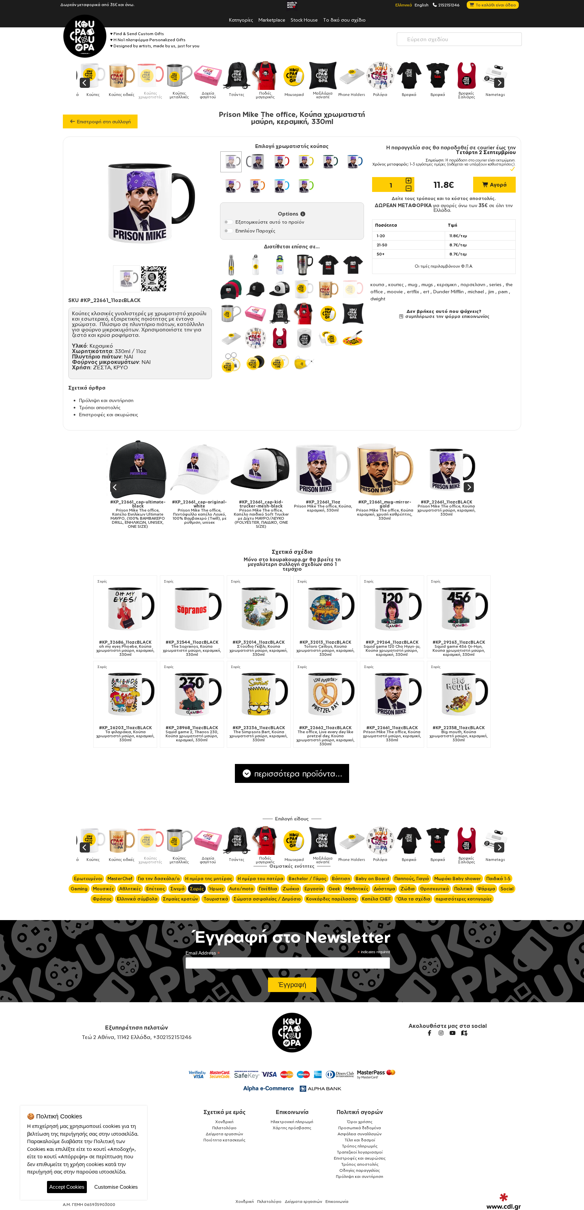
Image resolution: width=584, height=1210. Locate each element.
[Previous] (85, 83)
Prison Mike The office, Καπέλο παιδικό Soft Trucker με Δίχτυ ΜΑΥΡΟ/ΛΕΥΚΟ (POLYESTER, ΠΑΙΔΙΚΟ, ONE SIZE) (230, 514)
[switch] (228, 222)
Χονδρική (224, 1121)
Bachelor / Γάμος (307, 878)
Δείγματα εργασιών (224, 1133)
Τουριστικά (215, 899)
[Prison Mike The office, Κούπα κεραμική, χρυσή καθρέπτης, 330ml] (354, 469)
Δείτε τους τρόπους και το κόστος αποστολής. (444, 198)
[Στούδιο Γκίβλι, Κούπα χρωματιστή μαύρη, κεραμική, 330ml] (258, 608)
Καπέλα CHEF (376, 899)
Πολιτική (463, 888)
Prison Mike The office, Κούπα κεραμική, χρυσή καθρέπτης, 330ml (354, 510)
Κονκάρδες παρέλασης (331, 899)
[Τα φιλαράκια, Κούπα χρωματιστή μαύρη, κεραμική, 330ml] (125, 693)
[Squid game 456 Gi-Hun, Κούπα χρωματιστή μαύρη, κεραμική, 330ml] (458, 608)
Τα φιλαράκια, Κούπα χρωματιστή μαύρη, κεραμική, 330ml (125, 734)
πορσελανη (473, 284)
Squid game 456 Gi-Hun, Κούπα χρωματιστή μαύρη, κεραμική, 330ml (459, 648)
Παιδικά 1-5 (498, 878)
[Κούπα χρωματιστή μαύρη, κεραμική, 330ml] (230, 161)
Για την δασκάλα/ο (159, 878)
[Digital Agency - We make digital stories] (503, 1201)
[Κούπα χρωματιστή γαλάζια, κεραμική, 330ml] (279, 186)
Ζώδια (407, 888)
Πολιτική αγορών (360, 1112)
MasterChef (119, 878)
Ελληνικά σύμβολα (137, 899)
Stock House (304, 20)
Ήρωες (216, 888)
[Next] (499, 83)
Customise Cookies (116, 1187)
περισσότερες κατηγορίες (464, 899)
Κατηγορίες (241, 20)
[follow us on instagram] (441, 1033)
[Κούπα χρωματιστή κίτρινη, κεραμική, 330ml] (304, 161)
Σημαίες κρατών (180, 899)
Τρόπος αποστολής (360, 1164)
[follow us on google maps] (464, 1033)
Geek (334, 888)
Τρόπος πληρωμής (360, 1146)
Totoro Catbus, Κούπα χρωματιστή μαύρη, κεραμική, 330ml (325, 648)
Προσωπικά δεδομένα (359, 1127)
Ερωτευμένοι (88, 878)
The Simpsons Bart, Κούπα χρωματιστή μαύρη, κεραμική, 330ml (258, 734)
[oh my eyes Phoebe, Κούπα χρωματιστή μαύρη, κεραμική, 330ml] (125, 608)
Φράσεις (102, 899)
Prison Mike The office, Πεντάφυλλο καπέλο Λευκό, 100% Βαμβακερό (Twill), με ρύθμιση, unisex (169, 512)
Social (507, 888)
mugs (427, 284)
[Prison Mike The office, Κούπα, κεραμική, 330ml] (292, 469)
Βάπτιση (341, 878)
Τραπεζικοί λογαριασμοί (360, 1152)
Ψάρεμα (486, 888)
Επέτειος (155, 888)
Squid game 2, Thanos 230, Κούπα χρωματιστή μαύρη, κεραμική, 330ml (192, 734)
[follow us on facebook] (429, 1033)
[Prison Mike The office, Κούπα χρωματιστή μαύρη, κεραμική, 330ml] (416, 469)
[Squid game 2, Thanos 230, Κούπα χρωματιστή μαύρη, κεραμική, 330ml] (191, 693)
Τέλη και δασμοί (359, 1139)
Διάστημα (384, 888)
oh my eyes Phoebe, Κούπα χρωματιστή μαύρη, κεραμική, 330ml (125, 648)
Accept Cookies (66, 1187)
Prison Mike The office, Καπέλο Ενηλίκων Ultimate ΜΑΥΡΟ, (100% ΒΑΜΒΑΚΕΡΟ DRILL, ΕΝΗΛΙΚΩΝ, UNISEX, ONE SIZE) (107, 514)
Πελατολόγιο (224, 1127)
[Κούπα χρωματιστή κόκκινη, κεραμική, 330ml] (279, 161)
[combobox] (459, 39)
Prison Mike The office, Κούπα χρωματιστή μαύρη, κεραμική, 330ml (416, 508)
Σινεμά (177, 888)
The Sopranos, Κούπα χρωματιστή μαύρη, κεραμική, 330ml (192, 648)
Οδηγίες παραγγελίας (359, 1170)
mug (412, 284)
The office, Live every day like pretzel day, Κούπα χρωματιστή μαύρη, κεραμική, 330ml (325, 736)
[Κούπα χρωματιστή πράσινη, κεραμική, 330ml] (328, 161)
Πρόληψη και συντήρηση (106, 400)
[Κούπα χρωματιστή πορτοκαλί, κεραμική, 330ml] (255, 186)
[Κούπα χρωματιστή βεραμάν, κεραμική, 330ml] (304, 186)
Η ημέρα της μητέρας (208, 878)
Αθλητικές (130, 888)
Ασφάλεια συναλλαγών (360, 1133)
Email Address (203, 953)
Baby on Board (372, 878)
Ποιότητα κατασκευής (224, 1139)
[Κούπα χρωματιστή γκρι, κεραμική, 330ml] (255, 161)
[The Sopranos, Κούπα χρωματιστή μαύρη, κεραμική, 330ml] (191, 608)
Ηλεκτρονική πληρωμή (292, 1121)
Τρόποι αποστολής (100, 407)
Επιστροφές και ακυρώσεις (108, 414)
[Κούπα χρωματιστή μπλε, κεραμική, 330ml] (352, 161)
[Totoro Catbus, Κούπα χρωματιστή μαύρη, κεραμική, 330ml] (325, 608)
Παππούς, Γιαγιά (411, 878)
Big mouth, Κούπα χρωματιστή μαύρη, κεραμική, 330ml (459, 734)
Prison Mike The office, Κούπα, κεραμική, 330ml (292, 506)
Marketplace (272, 20)
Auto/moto (241, 888)
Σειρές (102, 581)
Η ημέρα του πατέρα (260, 878)
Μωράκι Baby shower (457, 878)
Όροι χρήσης (359, 1121)
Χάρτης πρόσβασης (292, 1127)
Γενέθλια (268, 888)
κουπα (377, 284)
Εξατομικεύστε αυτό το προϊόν (270, 222)
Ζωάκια (291, 888)
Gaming (79, 888)
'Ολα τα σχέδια (413, 899)
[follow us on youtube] (452, 1033)
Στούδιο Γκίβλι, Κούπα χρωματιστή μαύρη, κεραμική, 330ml (258, 648)
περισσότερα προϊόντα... (297, 773)
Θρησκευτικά (434, 888)
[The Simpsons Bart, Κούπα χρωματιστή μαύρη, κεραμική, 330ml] (258, 693)
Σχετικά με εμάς (224, 1112)
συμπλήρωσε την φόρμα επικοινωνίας (446, 316)
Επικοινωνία (292, 1112)
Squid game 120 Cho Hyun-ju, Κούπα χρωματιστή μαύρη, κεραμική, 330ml (392, 648)
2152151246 (448, 5)
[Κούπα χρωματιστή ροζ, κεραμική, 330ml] (230, 186)
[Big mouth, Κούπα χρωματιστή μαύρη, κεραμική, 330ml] (458, 693)
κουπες (396, 284)
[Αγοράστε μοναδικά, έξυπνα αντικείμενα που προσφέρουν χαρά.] (85, 36)
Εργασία (314, 888)
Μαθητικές (356, 888)
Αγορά (498, 184)
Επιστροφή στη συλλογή (103, 121)
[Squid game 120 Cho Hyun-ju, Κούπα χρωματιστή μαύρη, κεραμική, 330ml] (391, 608)
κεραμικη (447, 284)
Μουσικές (103, 888)
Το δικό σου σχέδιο (344, 20)
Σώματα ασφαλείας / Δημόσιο (267, 899)
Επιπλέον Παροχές (255, 230)
